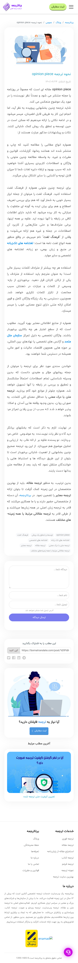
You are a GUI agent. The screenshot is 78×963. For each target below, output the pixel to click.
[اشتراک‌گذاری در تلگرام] (24, 658)
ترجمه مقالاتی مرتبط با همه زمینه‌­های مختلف (50, 550)
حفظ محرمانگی (31, 845)
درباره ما (35, 858)
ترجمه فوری (68, 839)
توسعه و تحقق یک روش (42, 535)
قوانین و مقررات (30, 870)
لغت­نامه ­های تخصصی (38, 540)
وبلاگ (58, 22)
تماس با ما (33, 864)
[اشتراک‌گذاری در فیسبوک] (14, 658)
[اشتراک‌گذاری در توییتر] (9, 658)
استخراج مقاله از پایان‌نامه (60, 851)
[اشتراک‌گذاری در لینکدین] (19, 658)
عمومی (49, 22)
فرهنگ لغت (22, 535)
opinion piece (62, 535)
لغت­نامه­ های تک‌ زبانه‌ (60, 540)
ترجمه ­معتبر (26, 545)
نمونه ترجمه (67, 870)
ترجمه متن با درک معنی (59, 545)
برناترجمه (69, 22)
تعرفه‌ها (35, 851)
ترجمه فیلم (68, 864)
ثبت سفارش (57, 7)
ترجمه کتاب (68, 858)
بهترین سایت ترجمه (63, 877)
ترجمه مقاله (40, 545)
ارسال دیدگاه (39, 617)
